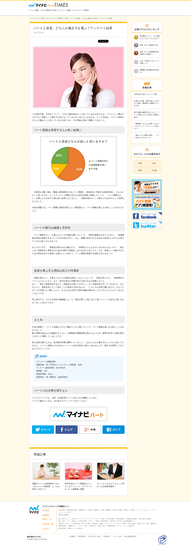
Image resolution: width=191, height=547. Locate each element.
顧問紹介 (153, 523)
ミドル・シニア (122, 526)
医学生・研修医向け (94, 510)
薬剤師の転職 (62, 526)
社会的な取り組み (94, 536)
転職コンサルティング (106, 523)
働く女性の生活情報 (144, 519)
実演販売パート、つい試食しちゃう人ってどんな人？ (150, 37)
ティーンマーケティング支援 (96, 519)
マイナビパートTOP (36, 18)
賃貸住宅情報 (83, 521)
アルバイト (146, 510)
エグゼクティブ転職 (120, 523)
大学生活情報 (110, 519)
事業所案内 (82, 536)
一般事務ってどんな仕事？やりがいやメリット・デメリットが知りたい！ (146, 126)
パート (153, 510)
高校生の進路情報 (63, 514)
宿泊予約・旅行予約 (116, 521)
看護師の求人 (72, 526)
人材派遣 (60, 523)
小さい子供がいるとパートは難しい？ (150, 62)
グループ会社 (117, 536)
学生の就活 (61, 510)
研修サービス (72, 528)
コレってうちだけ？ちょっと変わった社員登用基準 (110, 485)
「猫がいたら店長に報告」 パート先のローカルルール (146, 136)
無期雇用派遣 (111, 526)
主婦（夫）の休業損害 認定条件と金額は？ (149, 53)
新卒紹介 (95, 523)
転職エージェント (136, 510)
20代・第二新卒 (86, 523)
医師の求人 (93, 526)
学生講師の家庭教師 (131, 519)
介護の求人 (131, 526)
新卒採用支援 (62, 528)
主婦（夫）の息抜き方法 (149, 45)
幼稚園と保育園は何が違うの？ (150, 71)
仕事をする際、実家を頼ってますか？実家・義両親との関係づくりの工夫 (146, 103)
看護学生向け (83, 510)
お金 (154, 163)
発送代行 (80, 528)
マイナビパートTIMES (54, 18)
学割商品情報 (120, 519)
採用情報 (106, 536)
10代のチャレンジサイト (79, 519)
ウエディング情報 (94, 521)
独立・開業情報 (106, 510)
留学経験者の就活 (72, 510)
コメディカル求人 (83, 526)
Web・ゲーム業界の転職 (73, 523)
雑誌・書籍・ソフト (64, 521)
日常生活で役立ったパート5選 (145, 94)
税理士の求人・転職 (143, 523)
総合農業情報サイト (129, 521)
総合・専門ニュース (64, 519)
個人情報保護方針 (130, 536)
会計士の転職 (131, 523)
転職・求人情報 (117, 510)
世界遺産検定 (104, 521)
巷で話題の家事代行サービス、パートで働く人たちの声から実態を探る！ (146, 114)
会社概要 (72, 536)
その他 (154, 170)
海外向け (74, 521)
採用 (140, 170)
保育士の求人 (102, 526)
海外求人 (126, 510)
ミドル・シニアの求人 (64, 512)
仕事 (66, 18)
